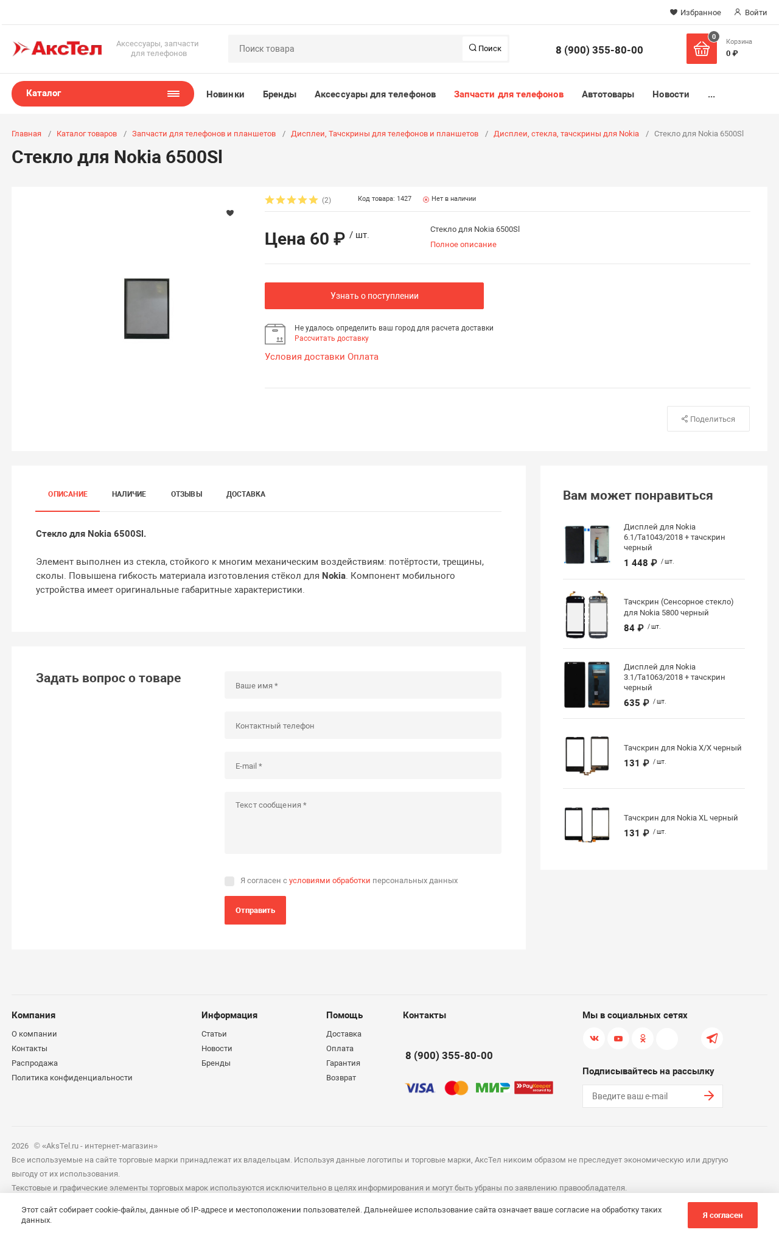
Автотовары (608, 94)
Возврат (341, 1077)
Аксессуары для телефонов (375, 94)
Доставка (246, 494)
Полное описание (463, 244)
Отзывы (186, 494)
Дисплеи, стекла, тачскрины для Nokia (566, 133)
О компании (34, 1033)
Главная (26, 133)
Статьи (214, 1033)
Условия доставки (305, 356)
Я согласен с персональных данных (349, 880)
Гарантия (343, 1063)
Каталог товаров (87, 133)
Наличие (129, 494)
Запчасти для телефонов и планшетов (204, 133)
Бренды (279, 94)
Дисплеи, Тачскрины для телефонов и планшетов (384, 133)
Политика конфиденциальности (72, 1077)
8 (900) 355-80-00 (599, 50)
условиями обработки (330, 880)
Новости (671, 94)
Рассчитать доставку (332, 338)
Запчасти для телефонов (509, 94)
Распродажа (35, 1063)
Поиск (489, 48)
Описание (68, 494)
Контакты (29, 1048)
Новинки (225, 94)
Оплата (363, 356)
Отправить (255, 910)
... (711, 94)
